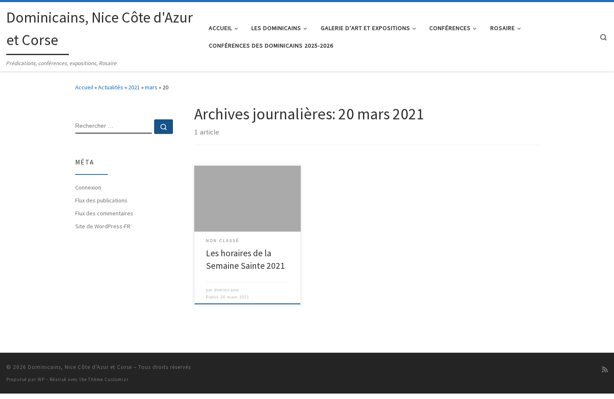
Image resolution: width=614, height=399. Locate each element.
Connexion (88, 187)
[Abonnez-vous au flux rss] (605, 369)
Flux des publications (101, 200)
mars (151, 87)
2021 (134, 87)
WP (41, 379)
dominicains (226, 290)
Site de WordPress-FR (102, 226)
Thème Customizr (108, 379)
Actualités (110, 87)
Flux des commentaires (104, 213)
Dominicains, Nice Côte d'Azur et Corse (80, 367)
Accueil (84, 87)
